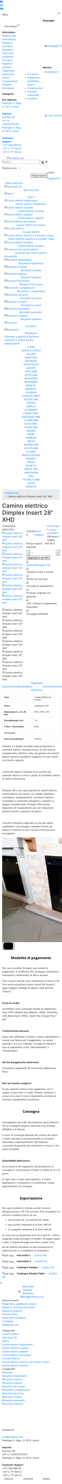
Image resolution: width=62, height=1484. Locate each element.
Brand (21, 686)
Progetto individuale (33, 93)
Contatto (32, 98)
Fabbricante (10, 343)
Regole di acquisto (12, 1310)
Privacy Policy (10, 1314)
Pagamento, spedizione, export (8, 74)
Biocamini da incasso (13, 1386)
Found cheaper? (39, 533)
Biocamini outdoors (12, 1403)
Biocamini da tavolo (13, 1393)
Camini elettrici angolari (15, 1351)
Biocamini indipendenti (14, 1375)
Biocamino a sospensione (16, 1389)
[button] (19, 168)
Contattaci (8, 1321)
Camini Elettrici (12, 183)
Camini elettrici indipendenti (17, 1344)
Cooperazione (10, 81)
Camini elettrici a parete (15, 1348)
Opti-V (5, 1341)
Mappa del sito (10, 1324)
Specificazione (10, 686)
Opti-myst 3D (9, 1337)
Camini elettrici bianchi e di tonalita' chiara (25, 1361)
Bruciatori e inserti (12, 1396)
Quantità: (31, 547)
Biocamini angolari (12, 1382)
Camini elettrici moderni (15, 1365)
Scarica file (41, 1255)
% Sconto (28, 340)
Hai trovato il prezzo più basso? (53, 529)
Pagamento (53, 178)
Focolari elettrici (11, 1358)
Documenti (49, 686)
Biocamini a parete (12, 1379)
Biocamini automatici (13, 1400)
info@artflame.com (12, 1436)
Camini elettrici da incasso (16, 1355)
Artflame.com (11, 492)
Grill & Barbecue (30, 336)
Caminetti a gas (13, 336)
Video (28, 686)
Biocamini (9, 256)
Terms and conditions (14, 1317)
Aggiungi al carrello (38, 557)
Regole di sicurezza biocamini (7, 46)
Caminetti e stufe (13, 340)
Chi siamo (7, 60)
